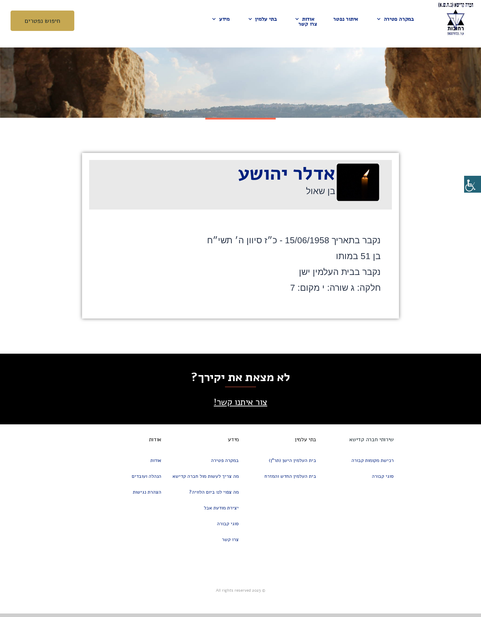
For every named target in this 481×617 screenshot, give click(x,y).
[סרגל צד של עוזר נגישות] (472, 184)
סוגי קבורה (383, 476)
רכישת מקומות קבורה (372, 460)
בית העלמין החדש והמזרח (290, 476)
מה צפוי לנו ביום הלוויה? (214, 492)
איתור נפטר (345, 19)
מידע (224, 19)
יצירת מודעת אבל (221, 507)
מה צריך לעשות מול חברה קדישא (206, 476)
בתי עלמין (265, 19)
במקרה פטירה (399, 19)
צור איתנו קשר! (240, 402)
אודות (308, 19)
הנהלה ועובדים (146, 476)
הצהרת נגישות (147, 492)
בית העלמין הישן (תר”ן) (292, 460)
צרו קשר (307, 24)
